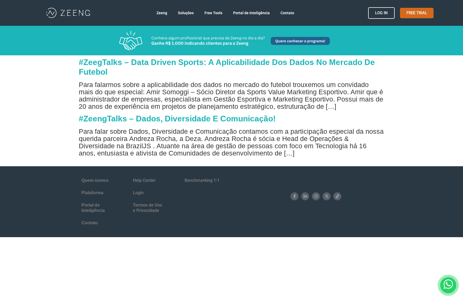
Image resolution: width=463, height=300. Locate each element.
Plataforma (92, 192)
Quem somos (95, 180)
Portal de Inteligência (251, 13)
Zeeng (161, 13)
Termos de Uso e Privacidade (147, 208)
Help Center (144, 180)
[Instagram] (316, 196)
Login (138, 192)
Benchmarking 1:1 (202, 180)
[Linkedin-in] (305, 196)
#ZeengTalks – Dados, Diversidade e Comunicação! (177, 118)
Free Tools (213, 13)
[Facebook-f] (294, 196)
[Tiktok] (337, 196)
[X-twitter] (327, 196)
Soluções (186, 13)
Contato (287, 13)
